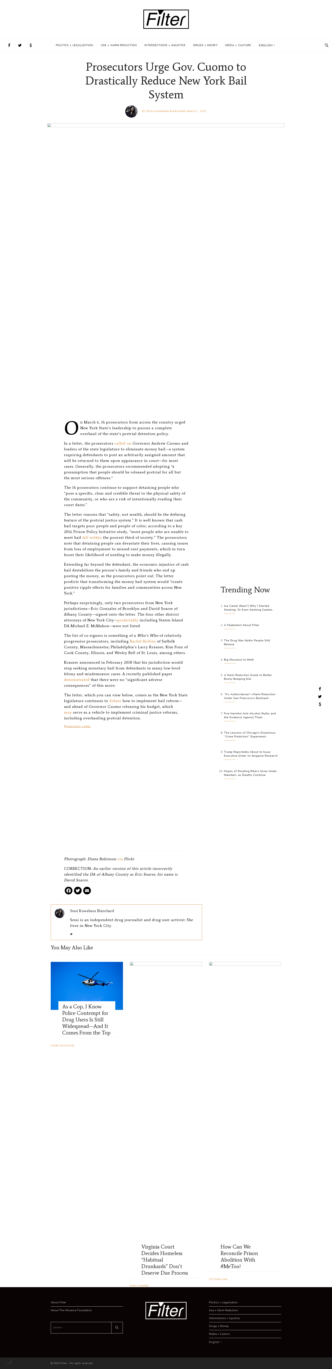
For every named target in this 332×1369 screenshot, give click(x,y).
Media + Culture (238, 45)
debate (115, 700)
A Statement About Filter (241, 625)
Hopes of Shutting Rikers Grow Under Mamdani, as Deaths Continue (250, 773)
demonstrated (77, 679)
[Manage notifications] (8, 1360)
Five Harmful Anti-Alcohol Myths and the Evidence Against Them (250, 715)
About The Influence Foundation (71, 1310)
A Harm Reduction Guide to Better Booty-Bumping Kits (248, 677)
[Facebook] (68, 892)
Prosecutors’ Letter (77, 726)
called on (123, 443)
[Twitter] (77, 892)
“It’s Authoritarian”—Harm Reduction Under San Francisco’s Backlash (250, 696)
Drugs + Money (205, 45)
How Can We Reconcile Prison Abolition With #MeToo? (239, 1256)
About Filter (58, 1302)
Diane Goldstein (62, 1045)
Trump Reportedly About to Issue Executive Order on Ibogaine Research (251, 754)
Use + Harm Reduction (119, 45)
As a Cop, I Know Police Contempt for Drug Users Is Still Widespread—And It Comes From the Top (86, 1019)
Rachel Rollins (143, 641)
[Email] (87, 892)
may (68, 712)
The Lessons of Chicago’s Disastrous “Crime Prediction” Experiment (250, 734)
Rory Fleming (139, 1285)
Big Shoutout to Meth (239, 660)
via (120, 859)
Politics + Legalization (74, 45)
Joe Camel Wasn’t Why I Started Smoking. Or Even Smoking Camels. (248, 608)
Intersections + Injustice (165, 45)
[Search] (117, 1327)
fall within (92, 537)
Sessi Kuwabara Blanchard (166, 111)
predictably (128, 620)
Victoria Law (218, 1279)
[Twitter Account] (20, 45)
